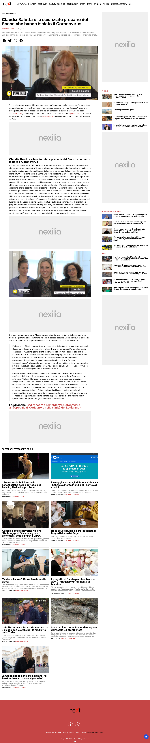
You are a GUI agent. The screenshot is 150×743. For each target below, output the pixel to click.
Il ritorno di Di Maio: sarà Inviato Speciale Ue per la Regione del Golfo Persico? (130, 222)
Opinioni (97, 4)
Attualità (21, 4)
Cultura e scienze (9, 13)
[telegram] (21, 42)
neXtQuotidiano (8, 29)
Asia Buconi (6, 496)
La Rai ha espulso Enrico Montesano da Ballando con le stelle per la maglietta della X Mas (25, 630)
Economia (42, 4)
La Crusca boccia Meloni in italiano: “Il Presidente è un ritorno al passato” (24, 677)
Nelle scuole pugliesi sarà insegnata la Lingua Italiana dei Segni (73, 532)
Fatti (89, 4)
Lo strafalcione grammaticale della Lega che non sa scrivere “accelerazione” (130, 125)
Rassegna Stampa (119, 4)
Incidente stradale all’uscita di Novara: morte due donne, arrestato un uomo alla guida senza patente (130, 258)
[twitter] (10, 42)
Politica (32, 4)
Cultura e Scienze (57, 4)
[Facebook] (69, 723)
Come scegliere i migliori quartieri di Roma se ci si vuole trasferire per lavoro (130, 273)
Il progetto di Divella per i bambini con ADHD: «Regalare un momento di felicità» (73, 581)
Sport (82, 4)
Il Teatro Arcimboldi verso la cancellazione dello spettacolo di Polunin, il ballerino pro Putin (21, 485)
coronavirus (47, 116)
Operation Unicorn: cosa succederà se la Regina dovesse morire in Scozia (130, 288)
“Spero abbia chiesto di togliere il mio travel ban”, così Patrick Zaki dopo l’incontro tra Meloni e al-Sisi (129, 230)
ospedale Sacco (75, 113)
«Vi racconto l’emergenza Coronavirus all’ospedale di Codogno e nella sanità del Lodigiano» (45, 406)
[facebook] (4, 42)
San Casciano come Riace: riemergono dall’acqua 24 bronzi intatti (74, 628)
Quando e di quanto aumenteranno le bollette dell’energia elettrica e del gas (129, 265)
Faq (130, 4)
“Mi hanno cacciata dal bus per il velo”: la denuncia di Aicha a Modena (130, 246)
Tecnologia (72, 4)
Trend (106, 4)
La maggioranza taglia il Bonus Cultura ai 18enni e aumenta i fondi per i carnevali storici (74, 485)
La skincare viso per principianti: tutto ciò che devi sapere (130, 103)
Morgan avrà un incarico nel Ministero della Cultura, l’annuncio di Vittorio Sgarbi (129, 238)
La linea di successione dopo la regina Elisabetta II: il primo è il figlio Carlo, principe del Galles (129, 281)
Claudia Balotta (15, 113)
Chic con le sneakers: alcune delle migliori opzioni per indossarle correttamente (127, 96)
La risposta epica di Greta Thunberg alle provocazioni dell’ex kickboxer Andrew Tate (130, 118)
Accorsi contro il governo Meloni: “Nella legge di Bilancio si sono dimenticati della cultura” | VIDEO (21, 533)
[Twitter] (76, 723)
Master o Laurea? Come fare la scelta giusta (24, 580)
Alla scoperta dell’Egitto (123, 110)
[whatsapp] (15, 42)
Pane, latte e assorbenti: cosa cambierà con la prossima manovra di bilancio (130, 215)
